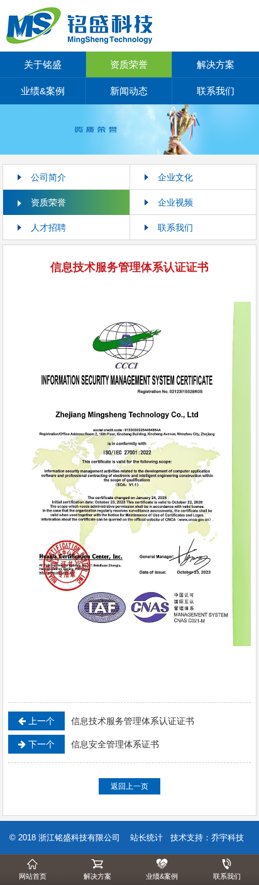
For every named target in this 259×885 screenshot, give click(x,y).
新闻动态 (129, 90)
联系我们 (215, 90)
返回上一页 (129, 786)
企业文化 (175, 177)
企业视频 (175, 202)
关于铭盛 (43, 64)
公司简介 (48, 177)
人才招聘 (48, 228)
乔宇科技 (227, 837)
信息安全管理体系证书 (92, 744)
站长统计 (146, 837)
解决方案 (215, 64)
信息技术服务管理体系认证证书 (110, 721)
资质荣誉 (129, 64)
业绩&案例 (43, 90)
